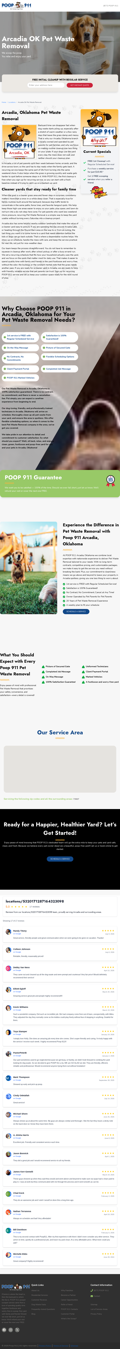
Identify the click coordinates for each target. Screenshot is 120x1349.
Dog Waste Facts (38, 1304)
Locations (12, 102)
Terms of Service (60, 1345)
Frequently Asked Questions (43, 1309)
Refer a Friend (66, 1304)
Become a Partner (68, 1295)
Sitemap (94, 1304)
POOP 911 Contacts (69, 1309)
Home (4, 102)
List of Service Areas (99, 1309)
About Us (35, 1290)
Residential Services (39, 1295)
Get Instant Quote (79, 85)
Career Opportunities (69, 1300)
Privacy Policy (96, 1314)
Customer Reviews (39, 1300)
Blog (33, 1314)
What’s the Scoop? (69, 1318)
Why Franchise (67, 1290)
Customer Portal (67, 1314)
